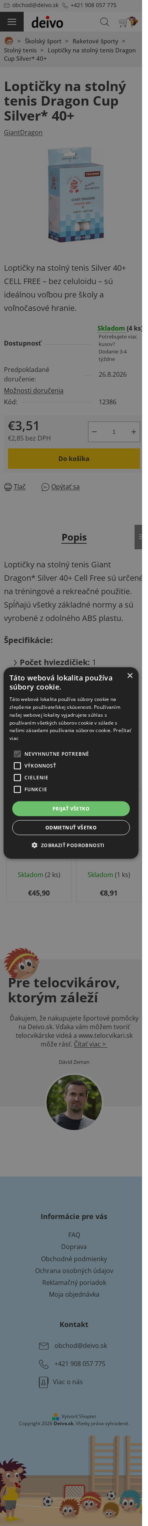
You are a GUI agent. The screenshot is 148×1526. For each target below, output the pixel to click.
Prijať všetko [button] (71, 808)
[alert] (71, 763)
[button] (70, 845)
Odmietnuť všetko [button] (71, 827)
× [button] (130, 675)
